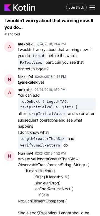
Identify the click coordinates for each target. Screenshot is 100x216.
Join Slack (76, 7)
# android (12, 34)
